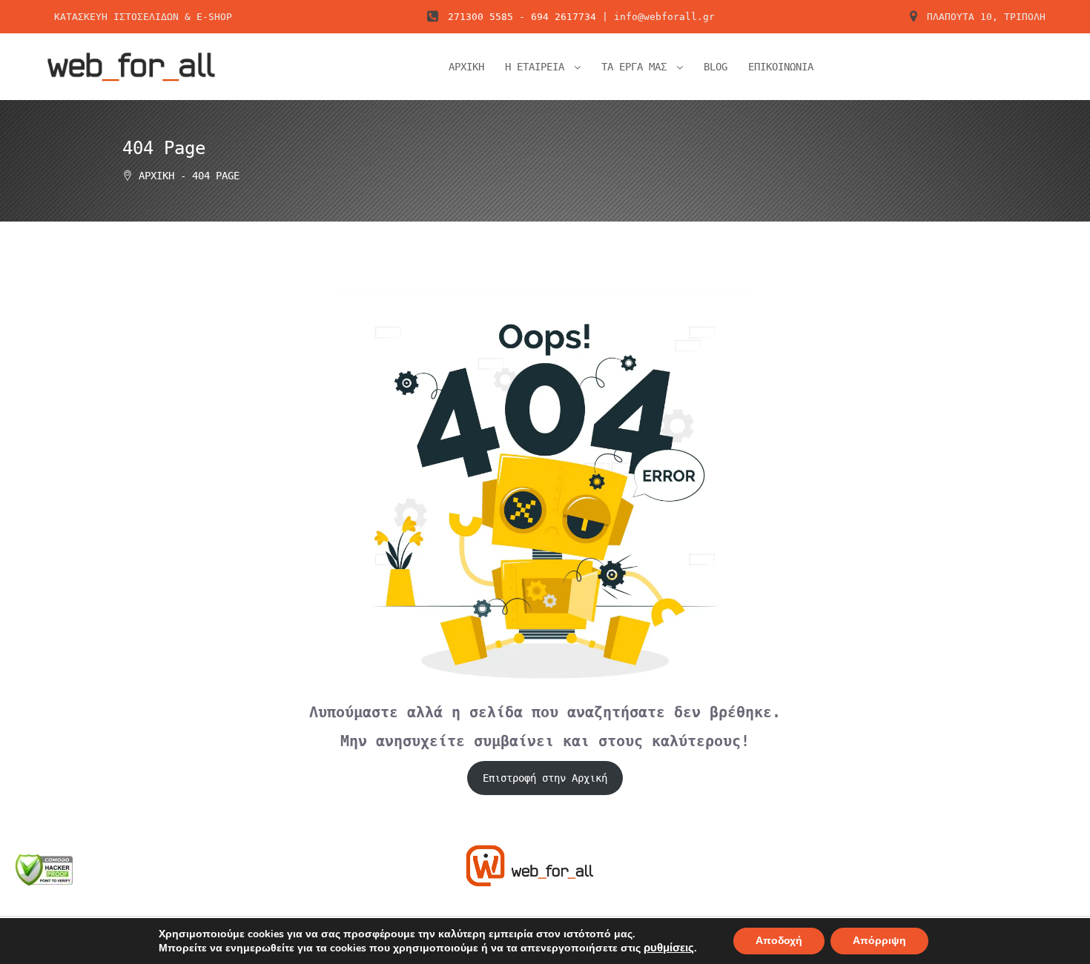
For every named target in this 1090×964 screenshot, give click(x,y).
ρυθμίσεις (669, 947)
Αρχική (156, 176)
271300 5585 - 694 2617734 (522, 16)
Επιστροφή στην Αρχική (545, 778)
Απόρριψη (879, 941)
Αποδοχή (779, 941)
